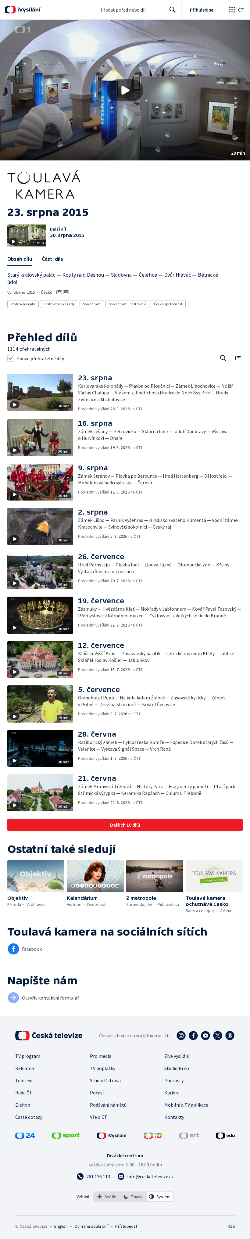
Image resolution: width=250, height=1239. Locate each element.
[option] (107, 1196)
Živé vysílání (176, 1056)
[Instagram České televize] (181, 1035)
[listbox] (133, 1196)
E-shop (22, 1105)
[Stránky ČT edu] (225, 1137)
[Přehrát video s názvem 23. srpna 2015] (125, 90)
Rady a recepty (23, 304)
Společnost (92, 304)
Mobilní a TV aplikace (186, 1105)
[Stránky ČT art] (189, 1137)
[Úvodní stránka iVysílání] (28, 9)
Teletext (24, 1080)
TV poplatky (102, 1068)
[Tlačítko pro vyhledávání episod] (223, 358)
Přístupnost (126, 1226)
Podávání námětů (108, 1105)
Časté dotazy (28, 1117)
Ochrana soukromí (91, 1226)
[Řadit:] (238, 358)
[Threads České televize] (230, 1035)
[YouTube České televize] (205, 1035)
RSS (231, 1226)
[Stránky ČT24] (25, 1137)
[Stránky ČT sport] (66, 1137)
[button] (125, 90)
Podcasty (174, 1080)
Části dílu (52, 258)
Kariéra (172, 1093)
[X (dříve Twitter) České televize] (218, 1035)
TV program (27, 1056)
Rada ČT (23, 1093)
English (60, 1226)
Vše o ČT (98, 1117)
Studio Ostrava (105, 1080)
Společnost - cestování (127, 304)
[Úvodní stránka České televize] (49, 1035)
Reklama (24, 1068)
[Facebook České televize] (193, 1035)
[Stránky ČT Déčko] (153, 1137)
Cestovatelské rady (59, 304)
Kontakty (174, 1117)
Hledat (172, 9)
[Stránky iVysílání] (112, 1137)
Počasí (97, 1093)
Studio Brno (176, 1068)
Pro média (100, 1056)
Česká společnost (168, 304)
